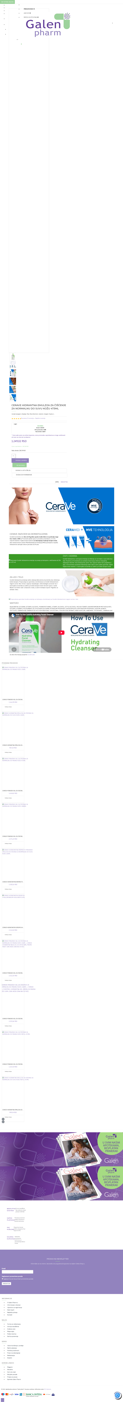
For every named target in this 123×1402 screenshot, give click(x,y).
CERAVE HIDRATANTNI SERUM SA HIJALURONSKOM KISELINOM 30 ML (13, 927)
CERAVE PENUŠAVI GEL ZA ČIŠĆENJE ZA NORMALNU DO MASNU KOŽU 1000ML (13, 836)
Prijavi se (6, 1283)
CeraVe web (31, 654)
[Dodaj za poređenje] (7, 709)
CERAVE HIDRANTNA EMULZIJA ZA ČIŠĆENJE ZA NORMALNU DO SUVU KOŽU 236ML (13, 745)
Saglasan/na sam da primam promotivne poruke (18, 1279)
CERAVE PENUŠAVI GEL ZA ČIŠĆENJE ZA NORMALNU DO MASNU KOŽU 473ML (13, 790)
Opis (57, 482)
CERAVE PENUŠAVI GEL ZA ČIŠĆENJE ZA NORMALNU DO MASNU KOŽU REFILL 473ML (13, 1064)
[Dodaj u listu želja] (4, 709)
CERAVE (42, 427)
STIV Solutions (47, 1389)
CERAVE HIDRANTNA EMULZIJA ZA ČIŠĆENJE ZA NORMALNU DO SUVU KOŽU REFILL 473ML (13, 1110)
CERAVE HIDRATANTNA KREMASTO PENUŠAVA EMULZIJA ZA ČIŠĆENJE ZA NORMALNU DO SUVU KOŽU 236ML (13, 882)
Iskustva (64, 482)
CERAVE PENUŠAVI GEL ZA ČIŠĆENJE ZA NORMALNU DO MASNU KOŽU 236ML (13, 699)
